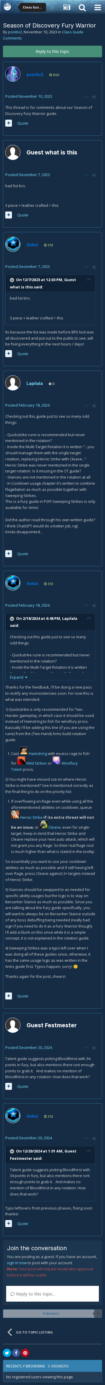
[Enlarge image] (24, 753)
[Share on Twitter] (7, 1353)
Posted (28, 96)
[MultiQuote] (8, 123)
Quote (22, 123)
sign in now (17, 1262)
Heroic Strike (31, 817)
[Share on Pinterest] (25, 1353)
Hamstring (38, 753)
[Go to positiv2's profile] (12, 74)
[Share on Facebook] (16, 1353)
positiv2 (15, 32)
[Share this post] (93, 96)
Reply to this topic (52, 51)
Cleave (54, 827)
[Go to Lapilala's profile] (12, 382)
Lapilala (35, 383)
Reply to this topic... (35, 1294)
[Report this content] (86, 96)
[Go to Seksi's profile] (12, 244)
